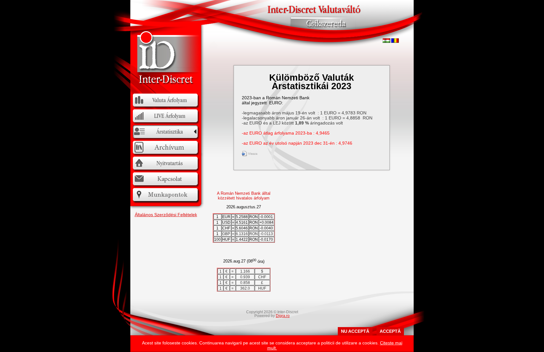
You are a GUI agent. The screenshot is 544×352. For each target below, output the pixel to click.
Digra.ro (283, 316)
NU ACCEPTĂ (355, 331)
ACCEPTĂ (390, 331)
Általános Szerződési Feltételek (166, 214)
